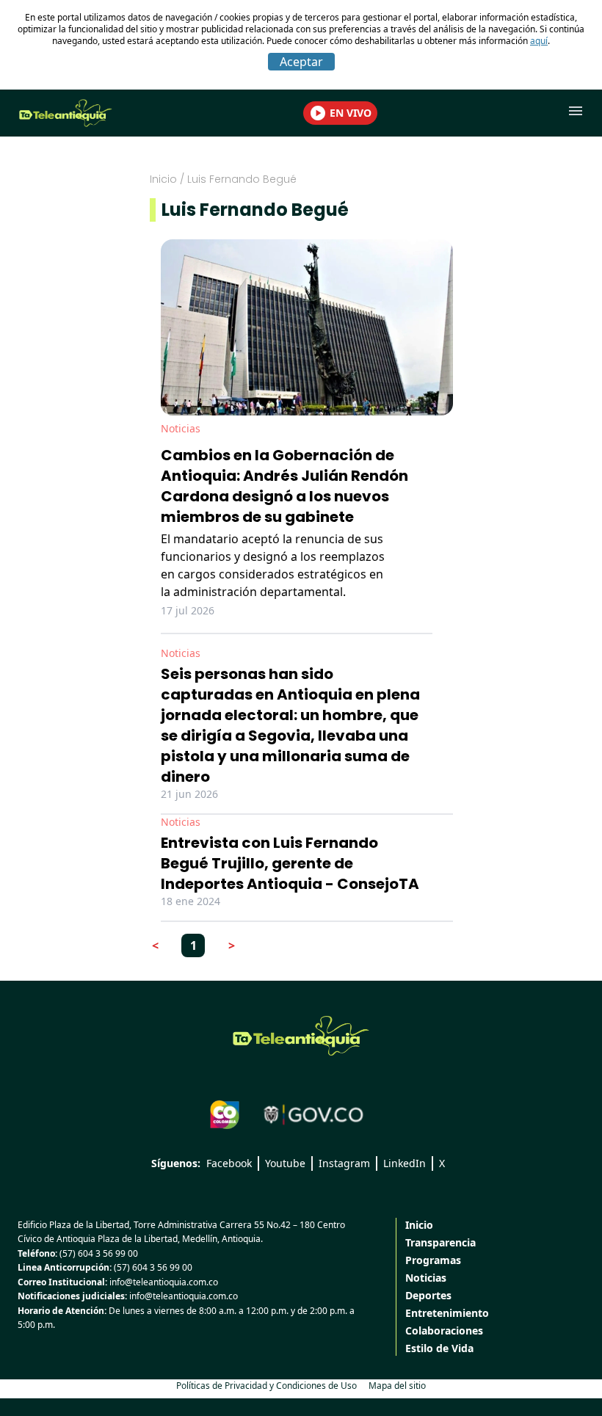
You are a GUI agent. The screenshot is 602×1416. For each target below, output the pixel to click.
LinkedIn (404, 1163)
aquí (539, 41)
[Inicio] (301, 1035)
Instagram (344, 1163)
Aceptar (301, 62)
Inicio (163, 179)
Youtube (285, 1163)
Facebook (229, 1163)
